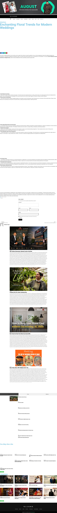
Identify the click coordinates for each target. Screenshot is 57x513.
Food (18, 396)
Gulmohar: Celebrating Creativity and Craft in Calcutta (49, 502)
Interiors (3, 22)
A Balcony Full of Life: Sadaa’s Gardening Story (18, 292)
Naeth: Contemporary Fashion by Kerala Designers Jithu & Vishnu (6, 489)
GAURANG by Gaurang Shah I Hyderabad (5, 501)
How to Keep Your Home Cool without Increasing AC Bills (20, 333)
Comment (20, 202)
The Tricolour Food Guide (20, 402)
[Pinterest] (14, 16)
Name (19, 208)
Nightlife (19, 418)
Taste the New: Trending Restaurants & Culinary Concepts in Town (25, 435)
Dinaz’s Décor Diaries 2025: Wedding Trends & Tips (19, 367)
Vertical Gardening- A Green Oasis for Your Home (35, 464)
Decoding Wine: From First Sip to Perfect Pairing (23, 424)
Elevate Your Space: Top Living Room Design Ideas (50, 464)
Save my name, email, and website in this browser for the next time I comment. (28, 217)
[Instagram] (13, 16)
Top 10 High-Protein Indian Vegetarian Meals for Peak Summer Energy (25, 430)
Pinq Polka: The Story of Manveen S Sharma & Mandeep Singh (20, 502)
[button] (0, 53)
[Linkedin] (16, 16)
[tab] (9, 394)
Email (30, 208)
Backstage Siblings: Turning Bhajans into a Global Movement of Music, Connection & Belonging (35, 502)
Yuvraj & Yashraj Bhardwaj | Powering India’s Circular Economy (50, 489)
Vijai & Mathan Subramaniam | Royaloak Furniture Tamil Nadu (21, 251)
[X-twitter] (11, 16)
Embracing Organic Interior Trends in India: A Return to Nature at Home (6, 473)
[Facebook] (10, 16)
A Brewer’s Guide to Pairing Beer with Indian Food (23, 441)
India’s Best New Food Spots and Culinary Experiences (24, 413)
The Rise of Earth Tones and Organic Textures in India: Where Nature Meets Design (21, 472)
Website (19, 212)
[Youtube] (15, 16)
